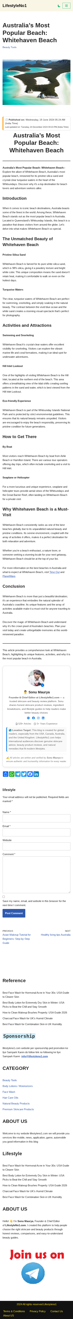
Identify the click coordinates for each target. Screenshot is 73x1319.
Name (7, 812)
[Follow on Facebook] (33, 718)
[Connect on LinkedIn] (43, 718)
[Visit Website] (28, 718)
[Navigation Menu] (66, 6)
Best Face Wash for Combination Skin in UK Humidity (32, 1024)
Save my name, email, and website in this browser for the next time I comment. (34, 903)
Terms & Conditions (14, 1311)
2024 (19, 1304)
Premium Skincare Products (18, 1109)
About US (8, 1315)
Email (7, 826)
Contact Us (56, 1311)
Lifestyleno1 (50, 1304)
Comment (9, 854)
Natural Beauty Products (16, 1103)
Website (7, 840)
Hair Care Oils (10, 1097)
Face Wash (9, 1091)
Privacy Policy (38, 1311)
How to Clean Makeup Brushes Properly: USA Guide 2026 (35, 1012)
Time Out (54, 572)
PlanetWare (9, 576)
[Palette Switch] (59, 6)
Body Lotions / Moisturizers (18, 1086)
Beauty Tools (9, 47)
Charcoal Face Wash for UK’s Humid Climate (28, 1018)
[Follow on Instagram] (38, 718)
